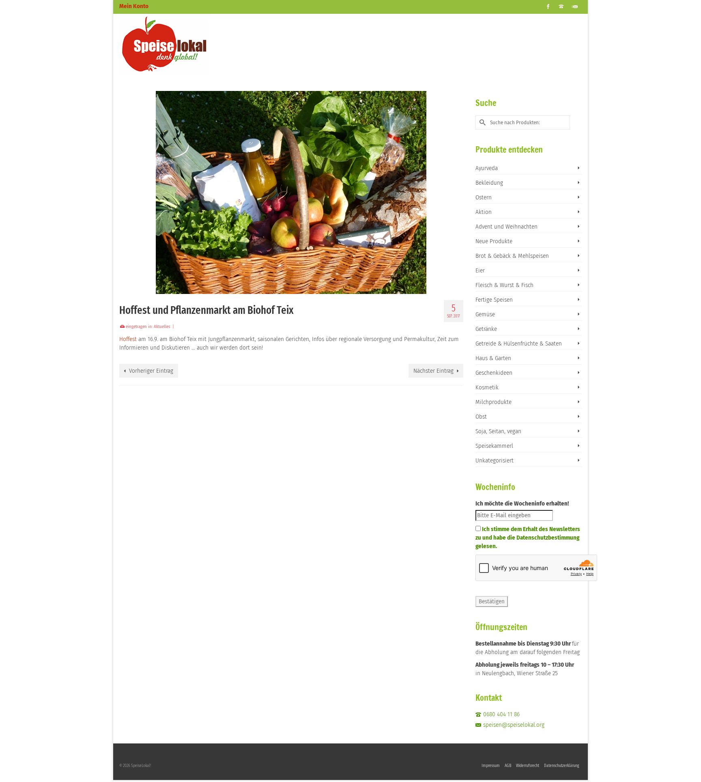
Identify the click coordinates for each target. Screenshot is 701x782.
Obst (481, 416)
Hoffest (128, 339)
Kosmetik (487, 387)
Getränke (486, 329)
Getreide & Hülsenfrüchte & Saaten (518, 343)
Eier (480, 270)
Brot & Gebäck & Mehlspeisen (512, 255)
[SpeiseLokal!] (192, 44)
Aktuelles (162, 326)
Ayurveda (486, 168)
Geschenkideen (493, 372)
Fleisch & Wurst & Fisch (504, 285)
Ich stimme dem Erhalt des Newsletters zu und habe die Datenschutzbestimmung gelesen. (527, 537)
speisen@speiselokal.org (513, 724)
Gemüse (485, 314)
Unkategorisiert (494, 460)
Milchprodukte (493, 402)
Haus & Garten (493, 358)
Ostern (483, 197)
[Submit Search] (481, 122)
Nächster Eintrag (433, 370)
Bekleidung (489, 182)
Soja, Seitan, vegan (498, 431)
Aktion (483, 212)
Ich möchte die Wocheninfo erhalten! (522, 503)
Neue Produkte (493, 241)
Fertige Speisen (494, 299)
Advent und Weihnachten (506, 226)
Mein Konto (133, 6)
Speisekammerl (494, 445)
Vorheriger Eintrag (151, 370)
